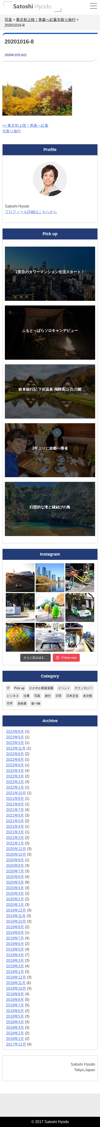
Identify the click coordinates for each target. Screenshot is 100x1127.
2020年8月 (15, 866)
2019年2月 (15, 966)
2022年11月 (16, 748)
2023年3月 (15, 743)
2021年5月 (15, 821)
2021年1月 (15, 843)
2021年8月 (15, 804)
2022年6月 (15, 765)
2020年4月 (15, 888)
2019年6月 (15, 944)
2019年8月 (15, 933)
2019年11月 (16, 916)
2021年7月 (15, 810)
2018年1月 (15, 1039)
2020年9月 (15, 860)
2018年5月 (15, 1016)
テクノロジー (84, 688)
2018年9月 (15, 994)
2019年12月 (16, 910)
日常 (59, 696)
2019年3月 (15, 961)
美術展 (22, 703)
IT (8, 688)
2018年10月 (16, 988)
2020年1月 (15, 905)
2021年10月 (16, 793)
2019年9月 (15, 927)
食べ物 (35, 703)
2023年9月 (15, 732)
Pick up (19, 688)
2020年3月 (15, 894)
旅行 (48, 696)
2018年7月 (15, 1005)
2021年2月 (15, 838)
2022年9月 (15, 754)
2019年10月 (16, 921)
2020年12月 (16, 849)
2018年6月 (15, 1011)
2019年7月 (15, 938)
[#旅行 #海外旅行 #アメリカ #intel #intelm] (20, 637)
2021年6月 (15, 815)
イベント (64, 688)
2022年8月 (15, 759)
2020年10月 (16, 854)
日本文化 (72, 696)
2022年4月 (15, 771)
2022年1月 (15, 787)
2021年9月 (15, 799)
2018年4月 (15, 1022)
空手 (10, 703)
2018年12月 (16, 977)
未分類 (87, 696)
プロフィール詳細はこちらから (31, 212)
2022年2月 (15, 782)
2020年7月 (15, 871)
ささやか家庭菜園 (41, 688)
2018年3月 (15, 1028)
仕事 (26, 696)
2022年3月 (15, 776)
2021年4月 (15, 826)
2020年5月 (15, 882)
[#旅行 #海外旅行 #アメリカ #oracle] (50, 577)
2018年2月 (15, 1033)
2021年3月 (15, 832)
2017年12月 (16, 1044)
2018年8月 (15, 1000)
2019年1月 (15, 972)
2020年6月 (15, 877)
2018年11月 (16, 983)
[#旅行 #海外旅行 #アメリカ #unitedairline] (20, 577)
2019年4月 (15, 955)
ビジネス (13, 696)
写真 (37, 696)
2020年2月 (15, 899)
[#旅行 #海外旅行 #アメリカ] (50, 637)
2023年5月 (15, 737)
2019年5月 (15, 949)
